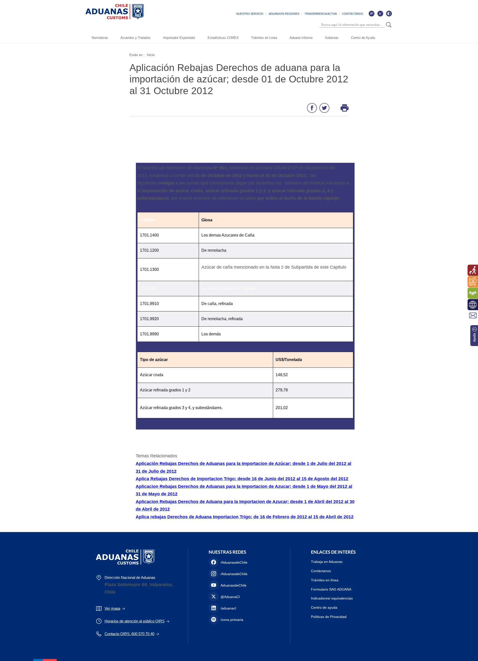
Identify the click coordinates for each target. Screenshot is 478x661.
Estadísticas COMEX (223, 38)
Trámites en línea (324, 580)
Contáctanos (321, 571)
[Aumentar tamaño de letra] (371, 13)
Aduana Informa (301, 38)
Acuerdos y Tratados (135, 38)
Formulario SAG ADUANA (331, 589)
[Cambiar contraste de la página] (388, 13)
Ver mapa (112, 608)
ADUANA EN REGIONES (284, 13)
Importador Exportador (179, 38)
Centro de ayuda (324, 607)
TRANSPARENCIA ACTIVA (320, 13)
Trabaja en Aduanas (327, 562)
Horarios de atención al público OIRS (135, 621)
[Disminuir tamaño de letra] (380, 13)
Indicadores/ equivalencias (332, 598)
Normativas (100, 38)
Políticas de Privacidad (329, 617)
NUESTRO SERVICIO (249, 13)
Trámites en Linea (264, 38)
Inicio (151, 55)
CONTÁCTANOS (352, 13)
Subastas (332, 38)
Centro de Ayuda (363, 38)
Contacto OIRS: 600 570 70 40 (129, 634)
